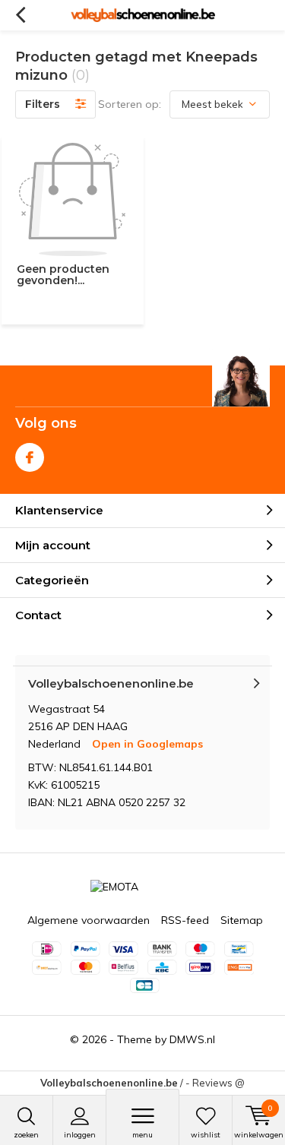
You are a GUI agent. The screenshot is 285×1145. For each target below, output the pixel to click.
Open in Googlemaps (147, 744)
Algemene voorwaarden (88, 920)
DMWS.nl (192, 1039)
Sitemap (241, 920)
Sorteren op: (129, 104)
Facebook (29, 457)
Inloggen (80, 1135)
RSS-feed (185, 920)
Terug (20, 15)
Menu (142, 1135)
